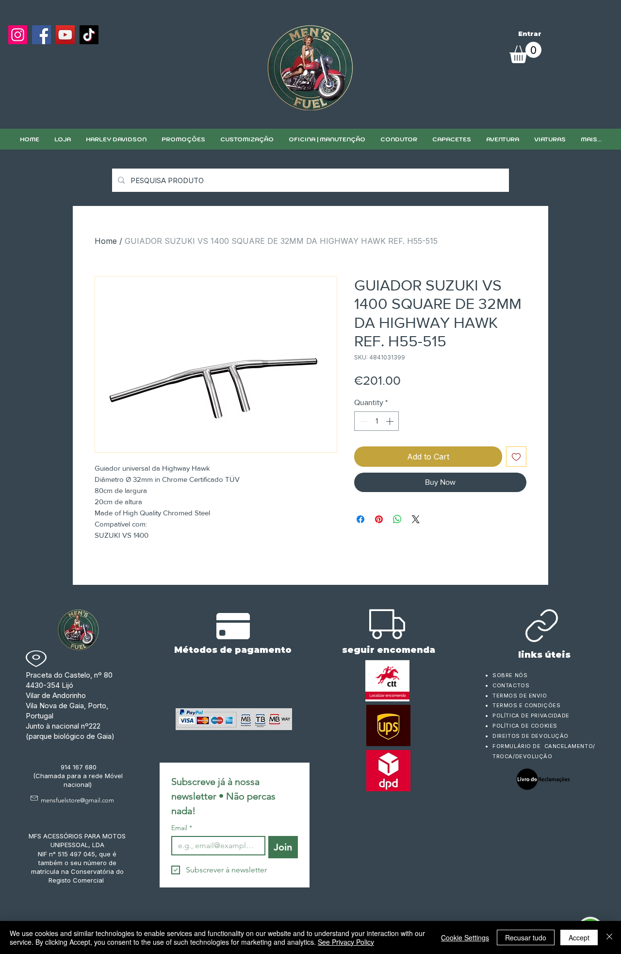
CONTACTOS (510, 685)
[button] (246, 139)
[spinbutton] (376, 421)
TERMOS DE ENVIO (520, 695)
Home (106, 241)
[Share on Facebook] (360, 519)
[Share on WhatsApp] (397, 519)
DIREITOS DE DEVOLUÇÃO (530, 736)
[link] (525, 52)
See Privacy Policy (346, 942)
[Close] (609, 937)
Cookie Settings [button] (465, 937)
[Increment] (390, 421)
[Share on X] (416, 519)
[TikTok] (89, 34)
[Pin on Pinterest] (379, 519)
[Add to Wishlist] (516, 456)
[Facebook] (41, 34)
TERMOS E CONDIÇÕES (526, 705)
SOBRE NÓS (509, 675)
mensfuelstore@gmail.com (77, 800)
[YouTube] (65, 34)
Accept (579, 937)
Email (181, 828)
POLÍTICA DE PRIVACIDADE (531, 715)
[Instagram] (17, 34)
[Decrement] (362, 421)
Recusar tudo (525, 937)
